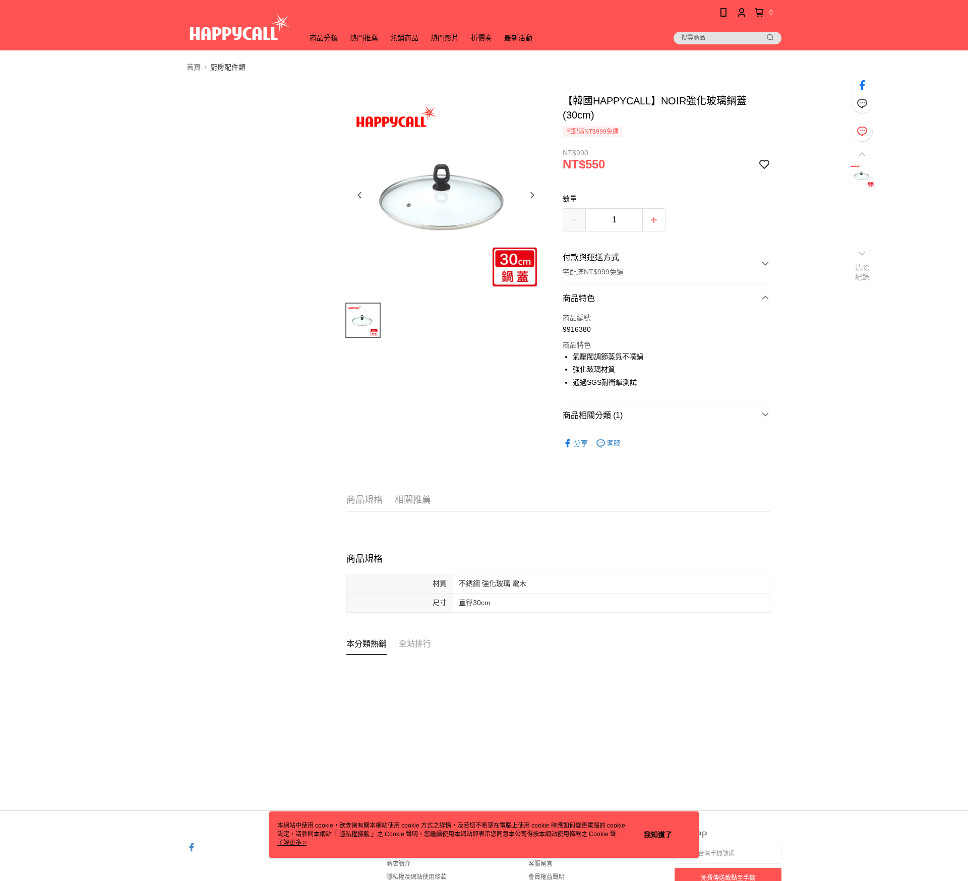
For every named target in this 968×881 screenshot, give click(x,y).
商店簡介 (398, 863)
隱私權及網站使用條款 (416, 876)
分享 (581, 443)
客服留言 (540, 863)
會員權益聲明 (546, 876)
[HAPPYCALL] (239, 26)
